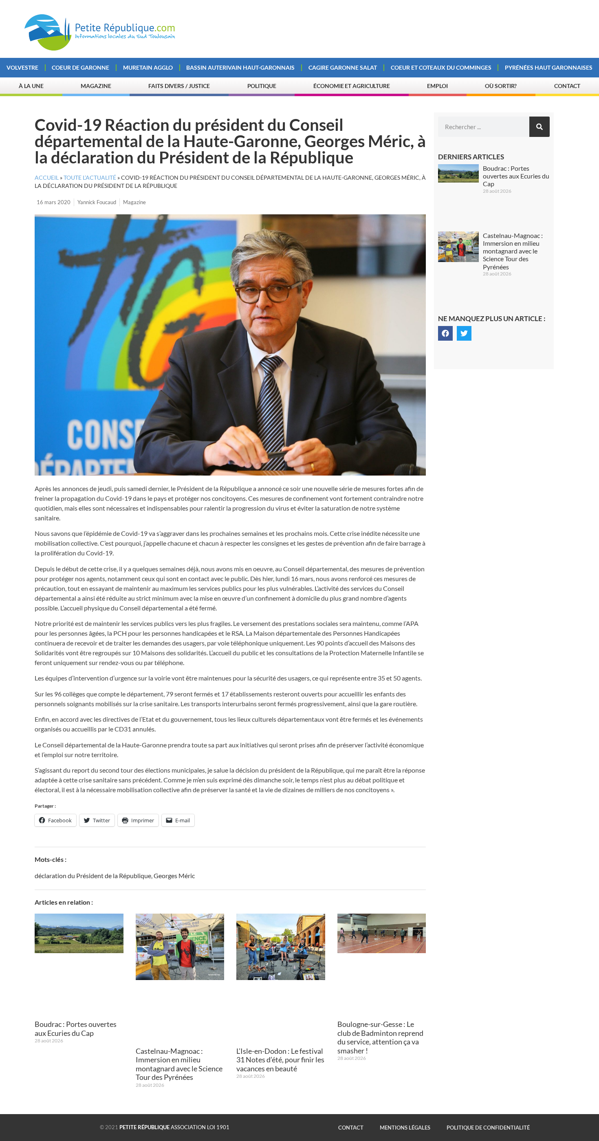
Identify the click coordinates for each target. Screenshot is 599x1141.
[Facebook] (445, 333)
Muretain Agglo (148, 67)
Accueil (47, 177)
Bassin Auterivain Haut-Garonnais (240, 67)
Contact (567, 85)
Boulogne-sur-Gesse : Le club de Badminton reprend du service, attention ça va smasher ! (380, 1037)
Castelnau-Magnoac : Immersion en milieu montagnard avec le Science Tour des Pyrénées (179, 1064)
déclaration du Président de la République (93, 875)
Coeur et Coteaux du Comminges (441, 67)
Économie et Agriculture (351, 85)
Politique (261, 85)
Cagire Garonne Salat (342, 67)
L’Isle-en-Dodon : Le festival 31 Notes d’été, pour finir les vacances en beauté (280, 1059)
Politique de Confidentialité (488, 1127)
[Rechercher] (539, 127)
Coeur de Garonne (80, 67)
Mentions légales (405, 1127)
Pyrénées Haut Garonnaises (548, 67)
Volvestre (22, 67)
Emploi (437, 85)
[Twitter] (464, 333)
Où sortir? (501, 85)
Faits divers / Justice (179, 85)
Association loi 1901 (174, 1127)
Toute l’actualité (90, 177)
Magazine (96, 85)
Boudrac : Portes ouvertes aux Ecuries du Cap (76, 1028)
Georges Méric (174, 875)
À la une (31, 85)
